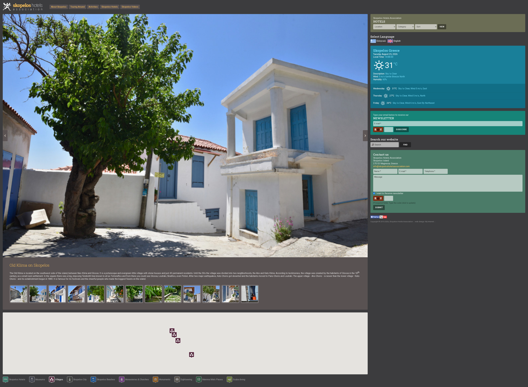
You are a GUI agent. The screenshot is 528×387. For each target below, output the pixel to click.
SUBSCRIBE (401, 129)
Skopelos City (80, 379)
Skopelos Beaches (106, 379)
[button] (191, 355)
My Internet (429, 222)
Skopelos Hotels (109, 7)
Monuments (164, 379)
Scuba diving (239, 379)
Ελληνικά (381, 41)
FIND (405, 145)
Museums (40, 379)
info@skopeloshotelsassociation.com (391, 166)
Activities (93, 7)
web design (419, 222)
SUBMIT (379, 207)
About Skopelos (58, 7)
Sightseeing (186, 379)
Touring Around (77, 7)
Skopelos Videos (130, 7)
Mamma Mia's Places (212, 379)
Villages (59, 379)
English (397, 41)
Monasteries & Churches (137, 379)
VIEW (442, 27)
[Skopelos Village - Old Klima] (250, 294)
